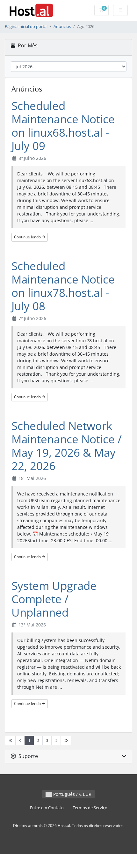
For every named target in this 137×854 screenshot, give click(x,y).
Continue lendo (28, 237)
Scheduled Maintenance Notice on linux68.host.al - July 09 (63, 125)
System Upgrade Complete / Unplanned (54, 599)
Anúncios (62, 26)
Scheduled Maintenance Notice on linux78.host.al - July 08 (63, 285)
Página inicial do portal (26, 26)
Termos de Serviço (90, 807)
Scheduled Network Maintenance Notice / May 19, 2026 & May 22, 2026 (66, 445)
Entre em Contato (47, 807)
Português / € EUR (71, 794)
